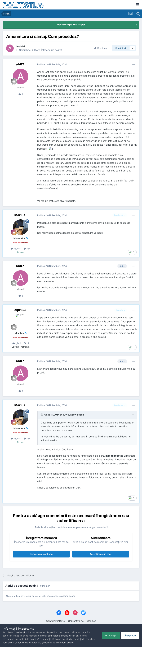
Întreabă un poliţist (51, 49)
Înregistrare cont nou (41, 554)
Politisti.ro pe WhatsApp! (71, 24)
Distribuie (102, 48)
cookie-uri (19, 632)
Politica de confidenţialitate (59, 642)
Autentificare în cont (101, 554)
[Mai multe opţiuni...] (133, 64)
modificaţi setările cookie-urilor (58, 635)
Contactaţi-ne (76, 620)
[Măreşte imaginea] (51, 148)
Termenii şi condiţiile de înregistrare (22, 642)
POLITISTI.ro (23, 4)
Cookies (91, 620)
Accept (112, 635)
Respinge (130, 635)
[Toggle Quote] (42, 414)
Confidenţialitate (55, 620)
